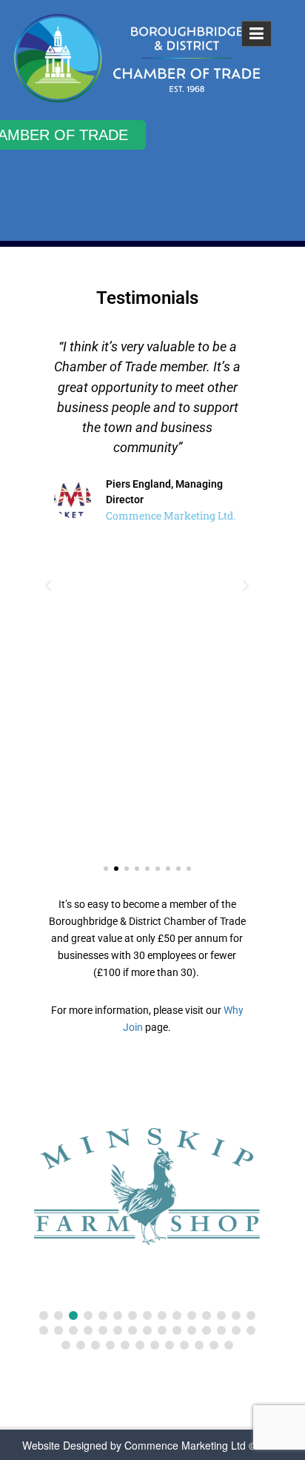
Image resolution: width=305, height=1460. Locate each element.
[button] (48, 586)
